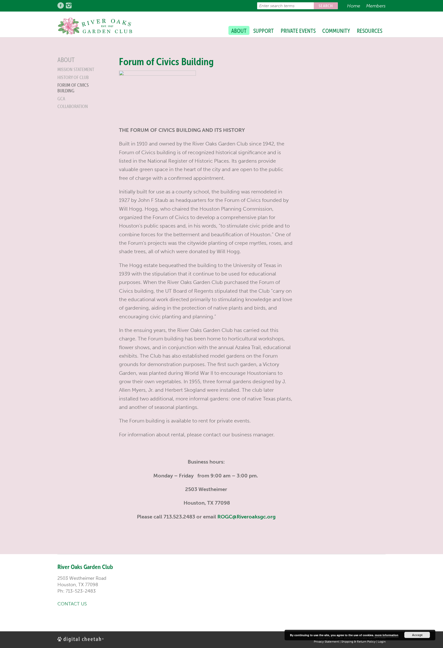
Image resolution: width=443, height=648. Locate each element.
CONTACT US (72, 604)
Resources (369, 30)
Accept (417, 635)
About (239, 30)
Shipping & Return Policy (358, 641)
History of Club (73, 77)
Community (336, 30)
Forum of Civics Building (73, 87)
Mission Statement (75, 69)
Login (382, 641)
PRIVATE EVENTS (298, 30)
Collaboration (72, 106)
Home (353, 6)
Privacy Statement (326, 641)
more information (386, 635)
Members (376, 6)
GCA (61, 98)
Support (263, 30)
